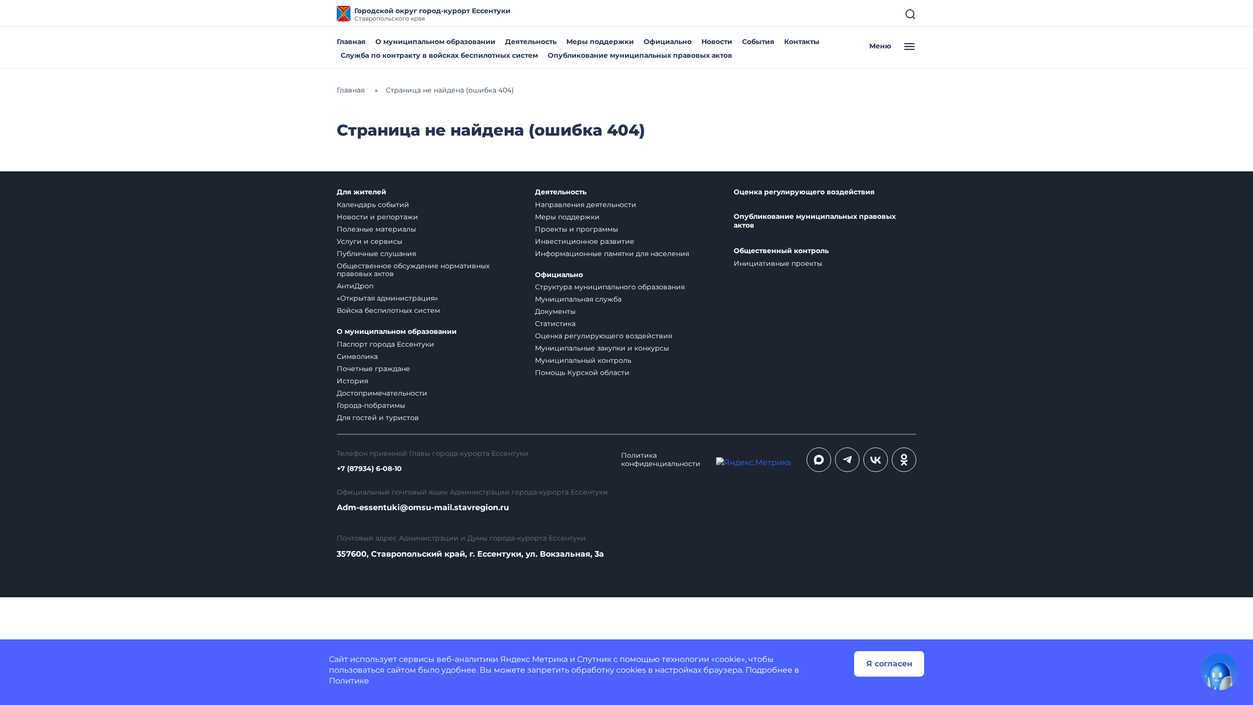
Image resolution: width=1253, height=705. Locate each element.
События (758, 41)
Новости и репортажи (377, 216)
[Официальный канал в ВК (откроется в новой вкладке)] (875, 459)
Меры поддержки (600, 41)
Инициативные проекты (778, 263)
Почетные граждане (373, 368)
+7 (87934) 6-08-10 (369, 469)
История (352, 380)
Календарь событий (373, 204)
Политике (349, 680)
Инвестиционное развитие (584, 241)
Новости (716, 41)
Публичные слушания (376, 253)
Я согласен (889, 663)
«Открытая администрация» (387, 298)
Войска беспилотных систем (388, 310)
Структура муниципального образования (610, 286)
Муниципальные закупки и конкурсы (602, 348)
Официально (668, 41)
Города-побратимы (371, 405)
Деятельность (531, 41)
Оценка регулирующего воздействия (603, 335)
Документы (555, 311)
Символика (357, 356)
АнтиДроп (355, 286)
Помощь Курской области (582, 372)
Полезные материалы (376, 229)
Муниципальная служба (578, 299)
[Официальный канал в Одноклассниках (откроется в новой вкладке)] (904, 459)
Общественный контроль (781, 251)
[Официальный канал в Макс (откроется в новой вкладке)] (819, 459)
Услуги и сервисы (369, 241)
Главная (351, 41)
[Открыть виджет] (1219, 671)
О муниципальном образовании (435, 41)
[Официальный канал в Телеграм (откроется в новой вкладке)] (847, 459)
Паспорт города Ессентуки (385, 344)
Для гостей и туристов (378, 417)
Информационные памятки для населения (612, 253)
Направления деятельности (585, 204)
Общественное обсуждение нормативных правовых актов (413, 270)
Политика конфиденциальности (660, 459)
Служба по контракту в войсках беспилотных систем (439, 55)
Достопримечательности (382, 393)
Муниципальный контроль (583, 360)
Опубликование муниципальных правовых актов (640, 55)
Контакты (801, 41)
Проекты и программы (576, 229)
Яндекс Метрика (534, 659)
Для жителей (361, 192)
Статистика (555, 323)
